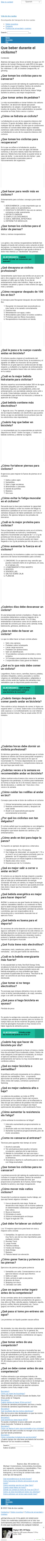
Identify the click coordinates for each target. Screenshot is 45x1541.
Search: (4, 32)
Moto (8, 38)
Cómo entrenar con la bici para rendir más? (20, 1494)
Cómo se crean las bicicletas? (13, 1394)
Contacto (9, 26)
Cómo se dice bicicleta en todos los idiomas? (21, 1492)
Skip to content (7, 2)
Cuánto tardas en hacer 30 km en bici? (16, 1402)
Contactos (5, 1512)
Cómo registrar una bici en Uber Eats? (18, 1485)
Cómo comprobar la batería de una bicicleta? (19, 1437)
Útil (7, 42)
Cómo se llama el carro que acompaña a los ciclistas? (22, 1428)
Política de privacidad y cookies (18, 28)
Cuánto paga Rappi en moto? (14, 1487)
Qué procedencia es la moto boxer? (17, 1479)
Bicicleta (9, 40)
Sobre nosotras (17, 1512)
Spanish (28, 2)
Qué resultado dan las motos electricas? (17, 1411)
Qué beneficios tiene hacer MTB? (14, 1420)
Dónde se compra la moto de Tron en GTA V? (21, 1490)
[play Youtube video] (22, 175)
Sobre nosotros (12, 24)
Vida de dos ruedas (9, 16)
